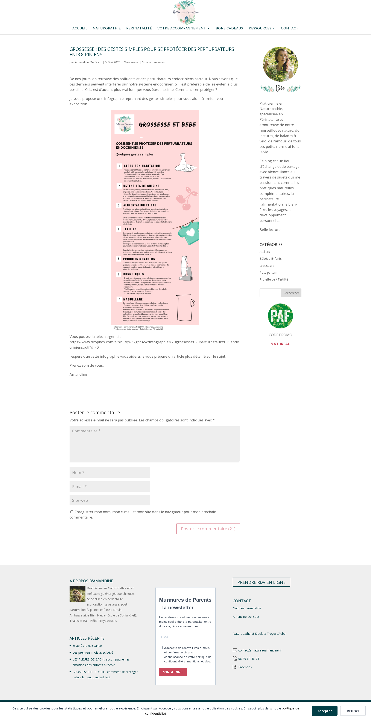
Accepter (325, 711)
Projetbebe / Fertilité (274, 279)
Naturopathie (107, 28)
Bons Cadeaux (229, 28)
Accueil (79, 28)
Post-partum (268, 272)
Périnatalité (139, 28)
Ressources (260, 28)
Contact (290, 28)
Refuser (353, 711)
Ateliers (265, 252)
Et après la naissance (87, 646)
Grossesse (131, 62)
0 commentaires (153, 62)
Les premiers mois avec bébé (93, 652)
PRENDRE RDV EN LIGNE (261, 582)
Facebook (245, 667)
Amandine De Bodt (88, 62)
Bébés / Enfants (271, 258)
